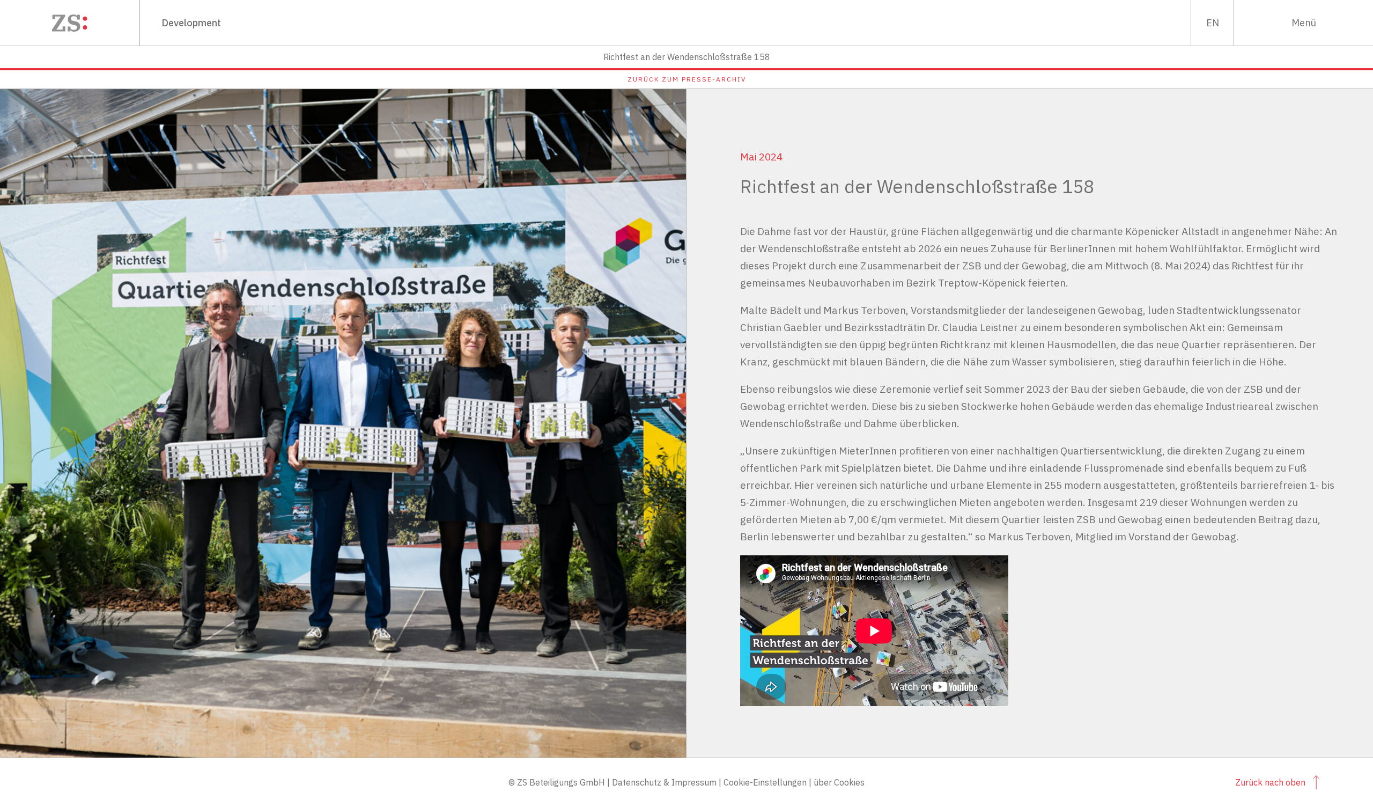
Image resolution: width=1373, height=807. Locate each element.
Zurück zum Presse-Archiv (687, 79)
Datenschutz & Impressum (664, 782)
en (1212, 23)
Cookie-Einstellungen (765, 782)
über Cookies (839, 782)
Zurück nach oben (1270, 782)
